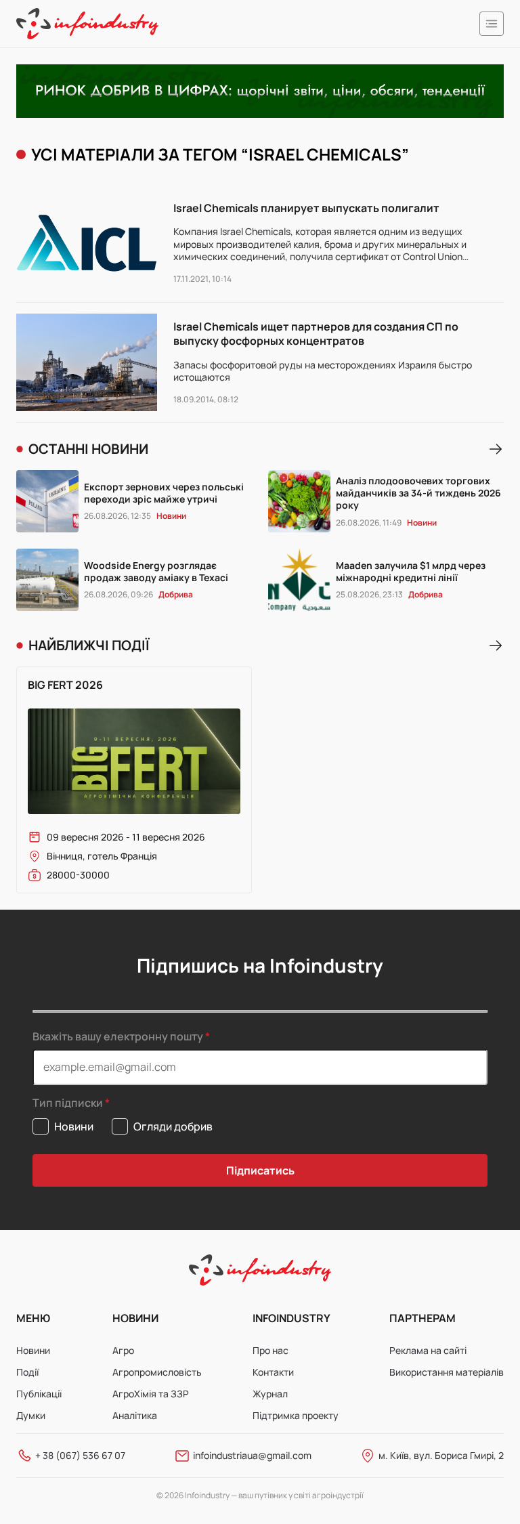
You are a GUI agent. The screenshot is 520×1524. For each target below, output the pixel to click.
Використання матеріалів (446, 1372)
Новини (33, 1350)
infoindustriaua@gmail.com (252, 1455)
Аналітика (134, 1415)
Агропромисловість (157, 1372)
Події (27, 1372)
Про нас (270, 1350)
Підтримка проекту (296, 1415)
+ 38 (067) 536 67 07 (80, 1455)
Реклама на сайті (428, 1350)
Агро (123, 1350)
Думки (30, 1415)
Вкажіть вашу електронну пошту (117, 1036)
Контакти (273, 1372)
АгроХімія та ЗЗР (150, 1393)
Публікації (39, 1393)
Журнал (270, 1393)
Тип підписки (67, 1103)
